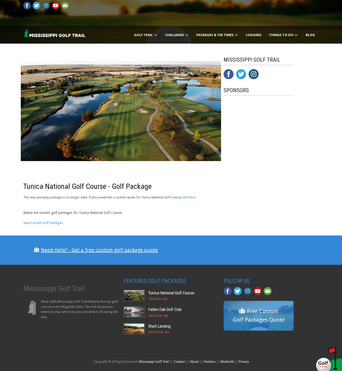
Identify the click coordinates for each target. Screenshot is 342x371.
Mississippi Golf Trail (154, 361)
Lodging (253, 35)
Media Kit (227, 361)
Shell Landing (159, 326)
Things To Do (281, 35)
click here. (189, 197)
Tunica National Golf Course (171, 292)
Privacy (244, 361)
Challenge (175, 35)
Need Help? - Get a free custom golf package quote (99, 250)
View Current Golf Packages (43, 223)
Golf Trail (143, 35)
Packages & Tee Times (215, 35)
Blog (310, 35)
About (194, 361)
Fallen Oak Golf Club (165, 309)
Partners (210, 361)
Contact (179, 361)
